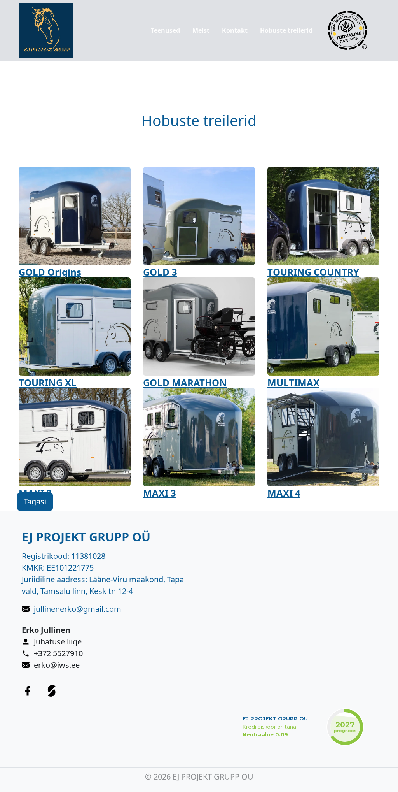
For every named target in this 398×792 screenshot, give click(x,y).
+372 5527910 (58, 653)
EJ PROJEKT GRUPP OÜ (275, 719)
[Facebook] (27, 691)
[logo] (46, 30)
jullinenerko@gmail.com (77, 609)
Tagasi (35, 501)
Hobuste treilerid (286, 30)
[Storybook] (52, 691)
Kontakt (235, 30)
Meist (200, 30)
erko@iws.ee (57, 665)
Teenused (165, 30)
